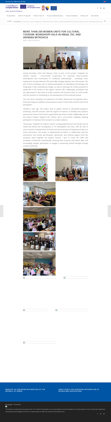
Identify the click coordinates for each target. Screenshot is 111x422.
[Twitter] (100, 8)
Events (56, 21)
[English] (105, 1)
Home (32, 21)
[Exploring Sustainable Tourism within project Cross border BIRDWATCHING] (109, 211)
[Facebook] (97, 8)
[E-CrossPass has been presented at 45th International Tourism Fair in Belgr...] (1, 211)
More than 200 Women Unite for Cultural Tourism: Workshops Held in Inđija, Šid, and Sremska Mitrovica (52, 34)
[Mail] (104, 8)
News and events (48, 21)
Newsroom (38, 21)
